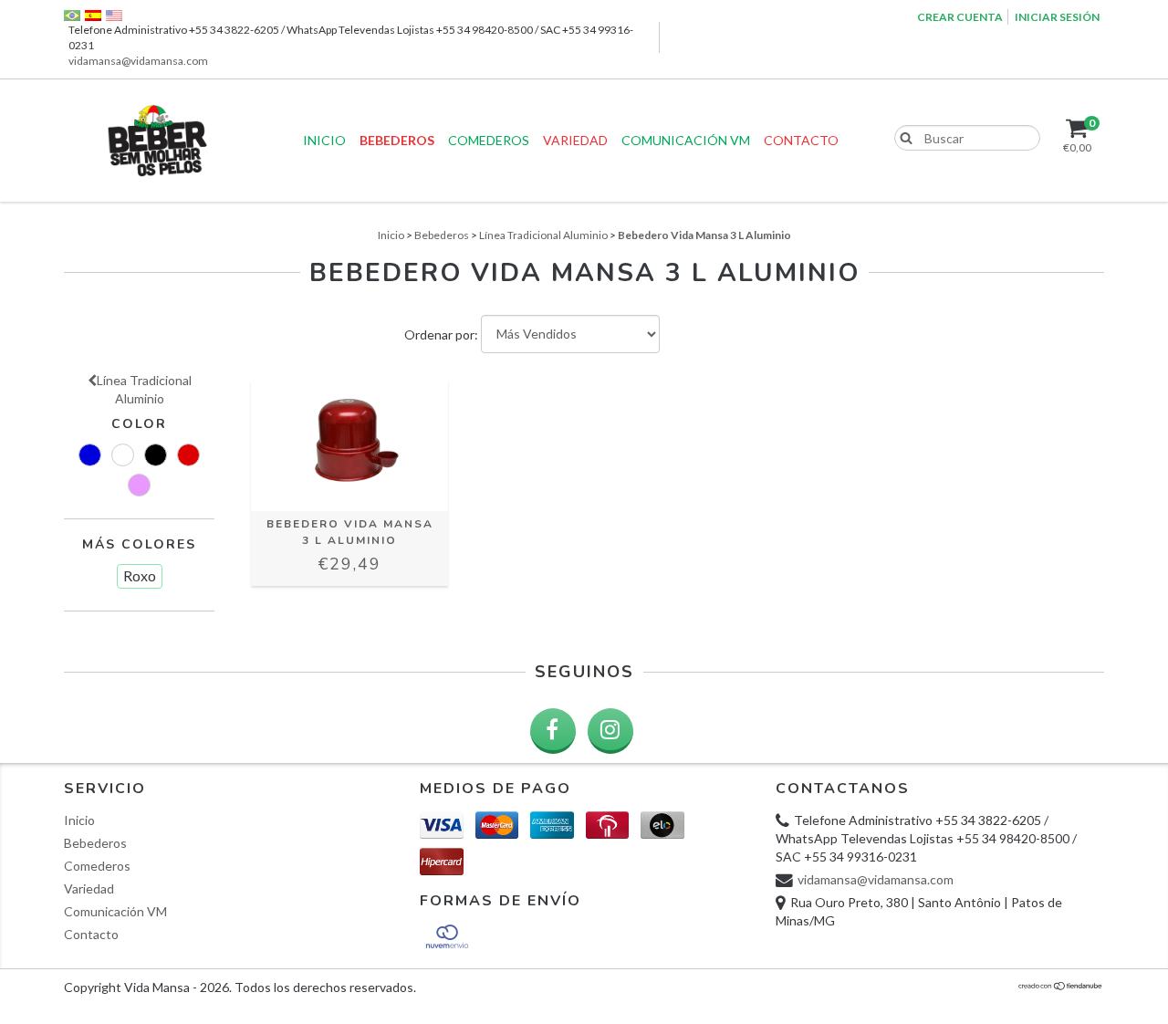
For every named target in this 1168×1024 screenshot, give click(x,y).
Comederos (488, 140)
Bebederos (397, 140)
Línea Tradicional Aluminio (543, 235)
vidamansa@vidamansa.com (138, 61)
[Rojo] (188, 455)
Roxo (139, 575)
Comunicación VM (685, 140)
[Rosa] (139, 485)
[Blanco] (122, 455)
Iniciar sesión (1057, 17)
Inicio (324, 140)
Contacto (801, 140)
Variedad (575, 140)
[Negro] (155, 455)
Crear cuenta (960, 17)
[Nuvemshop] (1060, 986)
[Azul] (89, 455)
